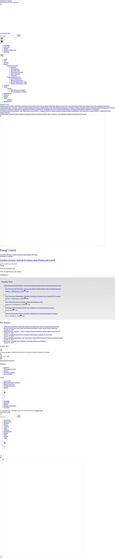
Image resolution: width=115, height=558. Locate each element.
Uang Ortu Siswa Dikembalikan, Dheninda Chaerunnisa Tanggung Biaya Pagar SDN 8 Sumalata (32, 296)
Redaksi (6, 48)
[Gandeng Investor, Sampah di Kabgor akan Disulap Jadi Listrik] (18, 254)
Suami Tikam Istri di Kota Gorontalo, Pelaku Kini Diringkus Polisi (24, 302)
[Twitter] (5, 393)
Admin (2, 265)
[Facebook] (4, 390)
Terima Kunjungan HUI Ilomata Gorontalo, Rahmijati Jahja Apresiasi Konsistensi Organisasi (31, 313)
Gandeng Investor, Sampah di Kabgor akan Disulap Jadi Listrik (27, 260)
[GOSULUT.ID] (5, 33)
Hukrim (6, 433)
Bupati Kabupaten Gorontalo (12, 382)
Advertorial (7, 420)
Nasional (6, 423)
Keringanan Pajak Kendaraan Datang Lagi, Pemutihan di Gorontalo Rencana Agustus (29, 308)
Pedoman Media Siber (10, 50)
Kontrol (6, 436)
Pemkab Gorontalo (9, 384)
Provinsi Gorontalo (9, 372)
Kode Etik (6, 47)
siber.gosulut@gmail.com (7, 360)
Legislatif (6, 367)
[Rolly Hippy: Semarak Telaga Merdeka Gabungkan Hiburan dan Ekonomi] (22, 114)
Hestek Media (39, 410)
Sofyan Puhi (7, 381)
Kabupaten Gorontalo (6, 256)
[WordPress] (4, 394)
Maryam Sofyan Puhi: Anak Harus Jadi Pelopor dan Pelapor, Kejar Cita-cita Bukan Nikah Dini (83, 106)
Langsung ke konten (6, 1)
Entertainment (8, 431)
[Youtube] (4, 398)
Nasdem (6, 387)
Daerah (6, 370)
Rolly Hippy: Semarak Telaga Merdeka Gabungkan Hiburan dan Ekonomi (65, 114)
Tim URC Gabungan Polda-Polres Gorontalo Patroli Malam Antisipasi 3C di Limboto (74, 109)
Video (5, 438)
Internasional (7, 421)
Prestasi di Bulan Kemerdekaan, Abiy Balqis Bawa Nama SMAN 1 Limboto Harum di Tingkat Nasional (33, 338)
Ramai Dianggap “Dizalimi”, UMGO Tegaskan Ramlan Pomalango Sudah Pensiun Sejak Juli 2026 (86, 107)
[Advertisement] (14, 18)
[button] (19, 35)
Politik (5, 428)
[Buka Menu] (2, 41)
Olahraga (6, 430)
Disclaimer (7, 45)
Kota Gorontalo (8, 374)
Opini (5, 434)
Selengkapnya (4, 275)
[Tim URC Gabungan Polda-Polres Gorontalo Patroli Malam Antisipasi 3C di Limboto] (25, 109)
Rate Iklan (6, 52)
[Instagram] (4, 396)
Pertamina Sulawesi (9, 386)
